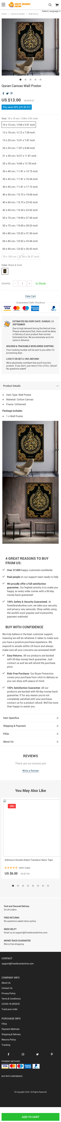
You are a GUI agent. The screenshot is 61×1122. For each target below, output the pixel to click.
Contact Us (7, 988)
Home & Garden (18, 13)
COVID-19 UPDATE (11, 1003)
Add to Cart (30, 1117)
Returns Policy (9, 1039)
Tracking (6, 1044)
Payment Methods (10, 1029)
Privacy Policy (8, 993)
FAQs (4, 1023)
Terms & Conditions (11, 998)
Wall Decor (33, 13)
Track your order (10, 1009)
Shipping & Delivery (11, 1034)
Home (4, 13)
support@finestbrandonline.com (18, 963)
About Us (6, 982)
